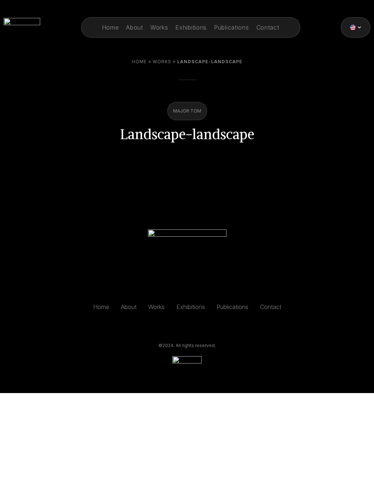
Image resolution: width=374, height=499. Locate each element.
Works (162, 61)
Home (139, 61)
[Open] (359, 27)
